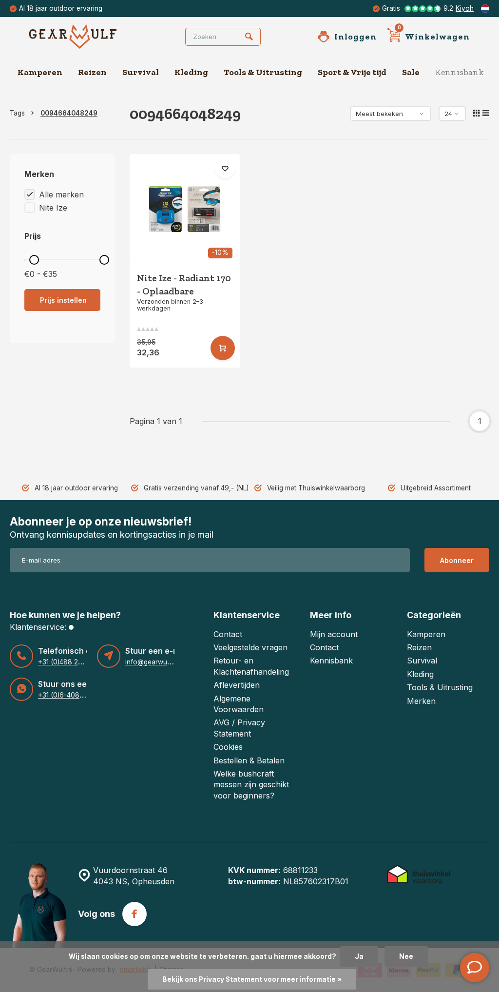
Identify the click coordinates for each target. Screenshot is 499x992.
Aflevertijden (236, 685)
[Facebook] (134, 914)
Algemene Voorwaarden (238, 704)
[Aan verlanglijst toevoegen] (225, 168)
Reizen (92, 72)
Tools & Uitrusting (263, 72)
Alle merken (61, 194)
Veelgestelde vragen (250, 647)
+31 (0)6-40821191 (66, 695)
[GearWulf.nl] (87, 36)
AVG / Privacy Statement (239, 728)
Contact (227, 634)
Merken (421, 701)
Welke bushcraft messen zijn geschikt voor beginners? (251, 784)
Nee (406, 956)
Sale (411, 72)
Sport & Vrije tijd (352, 72)
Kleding (191, 72)
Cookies (228, 747)
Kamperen (40, 72)
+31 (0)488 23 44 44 (69, 662)
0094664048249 (68, 113)
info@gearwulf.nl (151, 662)
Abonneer (457, 560)
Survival (140, 72)
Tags (17, 113)
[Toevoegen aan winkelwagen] (223, 348)
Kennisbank (459, 72)
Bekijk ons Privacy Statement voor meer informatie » (252, 979)
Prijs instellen (63, 300)
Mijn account (334, 634)
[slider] (34, 260)
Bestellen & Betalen (249, 760)
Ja (359, 956)
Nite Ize (53, 208)
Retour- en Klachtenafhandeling (251, 666)
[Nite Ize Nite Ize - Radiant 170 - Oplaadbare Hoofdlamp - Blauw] (185, 209)
